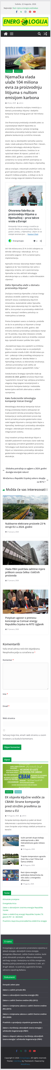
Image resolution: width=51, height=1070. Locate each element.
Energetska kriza (9, 903)
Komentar (8, 660)
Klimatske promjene (11, 899)
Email (6, 706)
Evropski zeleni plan (11, 984)
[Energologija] (6, 34)
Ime (5, 694)
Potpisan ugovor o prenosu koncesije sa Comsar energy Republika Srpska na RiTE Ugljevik (24, 621)
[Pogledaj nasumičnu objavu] (45, 34)
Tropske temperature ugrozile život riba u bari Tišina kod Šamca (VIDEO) (33, 859)
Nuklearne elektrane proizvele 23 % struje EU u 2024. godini (25, 525)
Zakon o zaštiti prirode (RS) (14, 990)
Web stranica (9, 718)
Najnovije (9, 792)
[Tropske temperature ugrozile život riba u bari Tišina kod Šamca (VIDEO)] (11, 861)
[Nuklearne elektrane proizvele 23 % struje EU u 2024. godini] (25, 497)
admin (21, 103)
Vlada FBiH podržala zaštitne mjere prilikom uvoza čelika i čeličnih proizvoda (25, 572)
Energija (9, 71)
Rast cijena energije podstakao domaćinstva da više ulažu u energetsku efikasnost (32, 876)
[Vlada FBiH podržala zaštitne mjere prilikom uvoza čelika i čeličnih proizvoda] (25, 542)
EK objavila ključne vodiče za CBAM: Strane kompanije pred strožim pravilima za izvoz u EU (25, 804)
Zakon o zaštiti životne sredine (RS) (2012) (20, 1000)
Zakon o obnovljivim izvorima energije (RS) (20, 995)
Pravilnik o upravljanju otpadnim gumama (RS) (22, 1022)
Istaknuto (18, 71)
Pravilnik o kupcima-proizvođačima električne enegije (25, 921)
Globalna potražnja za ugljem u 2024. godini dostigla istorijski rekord (26, 470)
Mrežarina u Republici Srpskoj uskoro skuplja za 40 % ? (24, 480)
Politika (18, 792)
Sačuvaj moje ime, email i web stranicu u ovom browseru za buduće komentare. (24, 737)
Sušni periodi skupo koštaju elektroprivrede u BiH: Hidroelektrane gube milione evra (33, 841)
